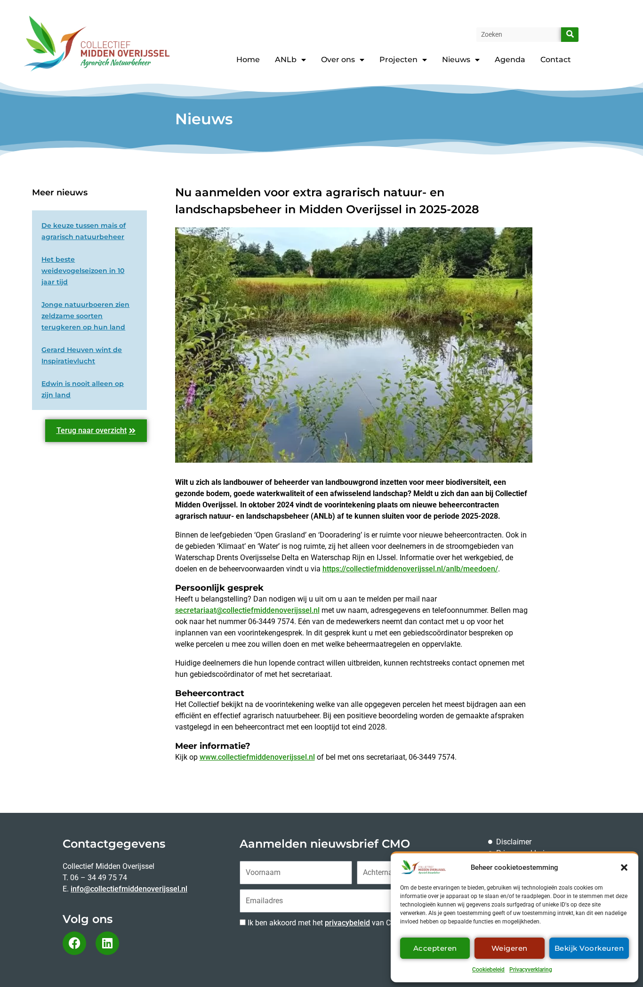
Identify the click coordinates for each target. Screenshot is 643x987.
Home (248, 59)
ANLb (286, 59)
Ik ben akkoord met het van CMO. (326, 922)
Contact (555, 59)
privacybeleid (347, 922)
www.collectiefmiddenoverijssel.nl (257, 757)
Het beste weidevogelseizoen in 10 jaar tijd (82, 270)
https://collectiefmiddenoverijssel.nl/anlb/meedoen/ (410, 568)
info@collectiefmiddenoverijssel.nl (129, 888)
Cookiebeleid (488, 969)
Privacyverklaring (530, 969)
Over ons (338, 59)
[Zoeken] (570, 34)
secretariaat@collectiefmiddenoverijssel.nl (247, 610)
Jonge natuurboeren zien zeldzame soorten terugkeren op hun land (85, 315)
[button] (624, 867)
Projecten (398, 59)
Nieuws (456, 59)
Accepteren (435, 948)
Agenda (510, 59)
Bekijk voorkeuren (589, 948)
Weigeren (509, 948)
